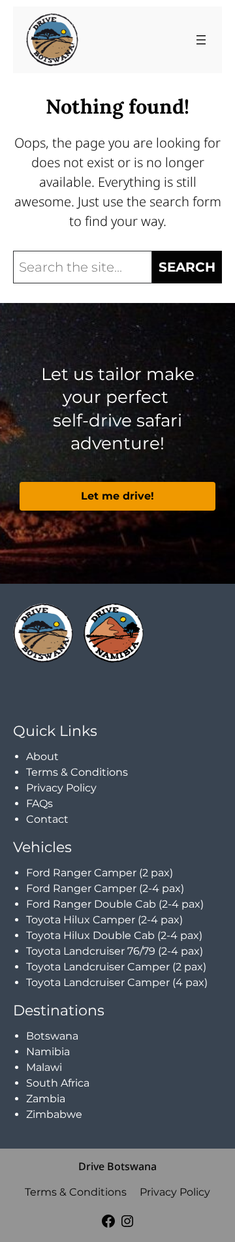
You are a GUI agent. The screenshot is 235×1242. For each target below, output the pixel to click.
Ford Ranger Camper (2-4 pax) (105, 888)
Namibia (48, 1051)
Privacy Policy (61, 788)
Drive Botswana (117, 1166)
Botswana (52, 1036)
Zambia (45, 1098)
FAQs (39, 803)
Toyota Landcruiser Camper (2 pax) (116, 967)
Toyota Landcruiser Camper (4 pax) (117, 982)
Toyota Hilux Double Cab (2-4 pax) (114, 935)
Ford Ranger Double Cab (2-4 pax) (115, 904)
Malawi (44, 1067)
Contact (47, 819)
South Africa (57, 1083)
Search (187, 267)
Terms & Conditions (77, 772)
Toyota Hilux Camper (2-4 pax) (104, 920)
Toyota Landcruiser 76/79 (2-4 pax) (114, 951)
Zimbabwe (54, 1114)
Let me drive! (117, 496)
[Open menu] (201, 40)
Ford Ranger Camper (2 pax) (99, 873)
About (42, 756)
